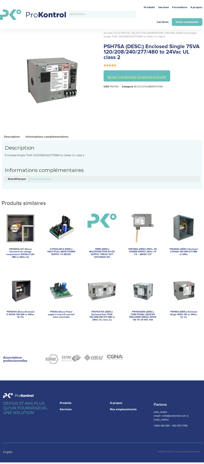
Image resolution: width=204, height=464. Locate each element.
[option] (9, 452)
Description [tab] (12, 136)
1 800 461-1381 (161, 425)
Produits (149, 7)
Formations (179, 7)
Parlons (160, 404)
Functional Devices (40, 179)
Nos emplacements (123, 409)
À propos (196, 7)
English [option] (8, 452)
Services (163, 7)
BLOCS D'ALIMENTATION (147, 33)
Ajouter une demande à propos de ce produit (137, 77)
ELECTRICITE (122, 33)
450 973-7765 (180, 425)
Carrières (163, 21)
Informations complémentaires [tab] (47, 136)
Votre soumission (187, 21)
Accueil (108, 33)
